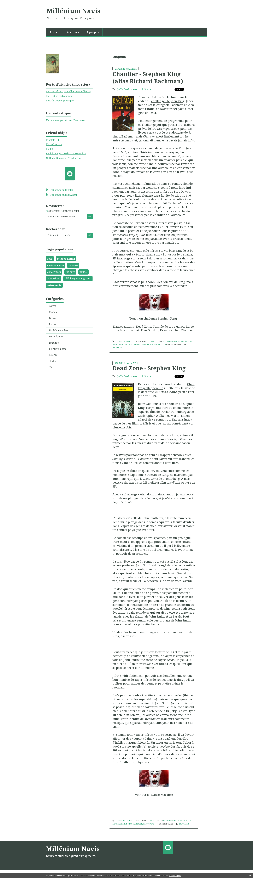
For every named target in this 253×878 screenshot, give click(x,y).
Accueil (54, 32)
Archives (73, 32)
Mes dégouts (56, 336)
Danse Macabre (162, 795)
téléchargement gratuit (78, 278)
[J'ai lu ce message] (250, 875)
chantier (122, 344)
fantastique (53, 278)
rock (49, 258)
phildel (83, 272)
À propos (92, 32)
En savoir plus (175, 875)
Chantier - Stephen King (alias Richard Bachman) (147, 77)
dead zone (183, 821)
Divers (52, 318)
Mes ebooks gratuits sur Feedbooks (65, 120)
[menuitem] (54, 32)
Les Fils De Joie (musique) (60, 100)
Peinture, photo (57, 348)
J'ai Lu (49, 149)
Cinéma (53, 312)
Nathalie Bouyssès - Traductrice (64, 158)
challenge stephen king (140, 344)
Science (53, 354)
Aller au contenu (10, 2)
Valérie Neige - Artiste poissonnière (66, 153)
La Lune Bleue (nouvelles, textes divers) (68, 91)
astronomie (54, 285)
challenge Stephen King (167, 101)
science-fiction (66, 258)
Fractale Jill (52, 140)
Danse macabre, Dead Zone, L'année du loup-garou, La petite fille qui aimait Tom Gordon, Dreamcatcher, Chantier (154, 328)
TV (50, 367)
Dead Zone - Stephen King (149, 368)
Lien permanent (123, 341)
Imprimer (184, 824)
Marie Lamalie (54, 144)
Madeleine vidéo (58, 330)
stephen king (170, 341)
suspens (157, 344)
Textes (52, 361)
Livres (52, 324)
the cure (70, 272)
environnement (55, 265)
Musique (54, 342)
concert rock (54, 272)
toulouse (73, 265)
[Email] (70, 173)
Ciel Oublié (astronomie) (59, 96)
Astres (52, 306)
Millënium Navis (73, 10)
